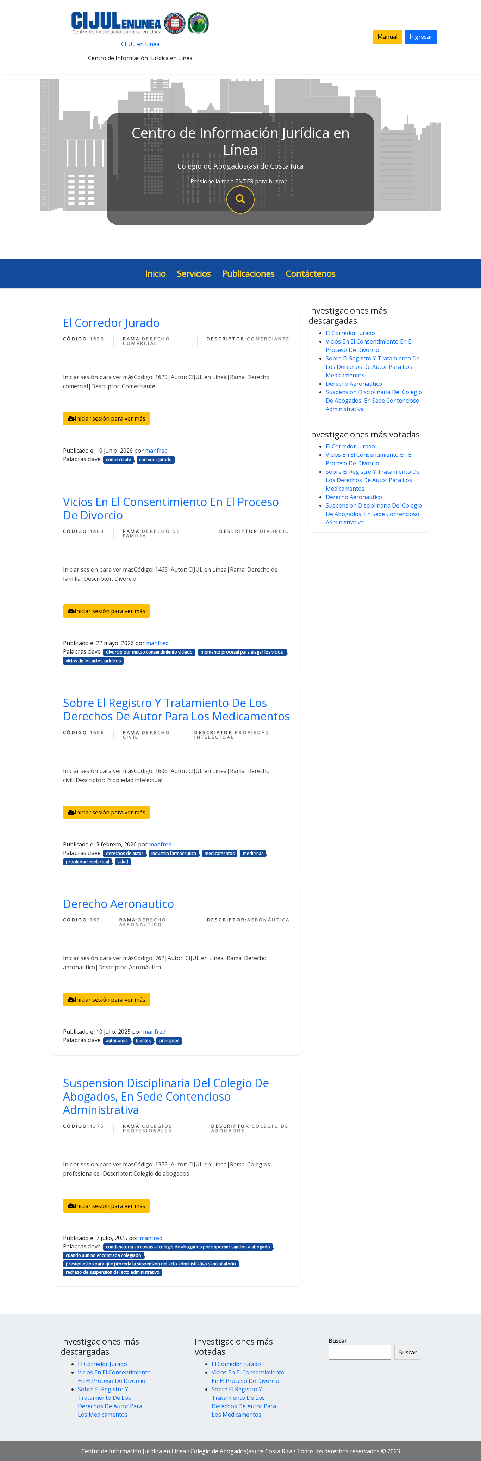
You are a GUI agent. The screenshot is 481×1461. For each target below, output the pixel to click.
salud (122, 862)
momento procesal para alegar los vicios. (242, 652)
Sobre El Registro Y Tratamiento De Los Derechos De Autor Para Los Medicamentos (176, 709)
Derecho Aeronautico (118, 903)
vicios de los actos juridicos (93, 661)
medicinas (253, 853)
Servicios (194, 273)
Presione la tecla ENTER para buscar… (240, 181)
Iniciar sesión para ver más (110, 418)
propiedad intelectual (87, 862)
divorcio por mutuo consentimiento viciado (149, 652)
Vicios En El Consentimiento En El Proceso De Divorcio (171, 508)
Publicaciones (248, 273)
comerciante (118, 459)
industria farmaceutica (173, 853)
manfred (156, 450)
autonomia (117, 1041)
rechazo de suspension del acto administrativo (113, 1272)
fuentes (143, 1041)
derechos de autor (124, 853)
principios (169, 1041)
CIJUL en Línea (140, 44)
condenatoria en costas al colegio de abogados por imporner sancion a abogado (188, 1247)
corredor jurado (155, 459)
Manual (387, 36)
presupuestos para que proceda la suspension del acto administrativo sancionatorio (151, 1264)
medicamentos (220, 853)
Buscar (338, 1341)
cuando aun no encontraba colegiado (103, 1255)
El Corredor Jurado (111, 322)
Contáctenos (311, 273)
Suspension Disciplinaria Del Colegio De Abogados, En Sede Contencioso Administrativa (166, 1096)
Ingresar (421, 36)
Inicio (155, 273)
